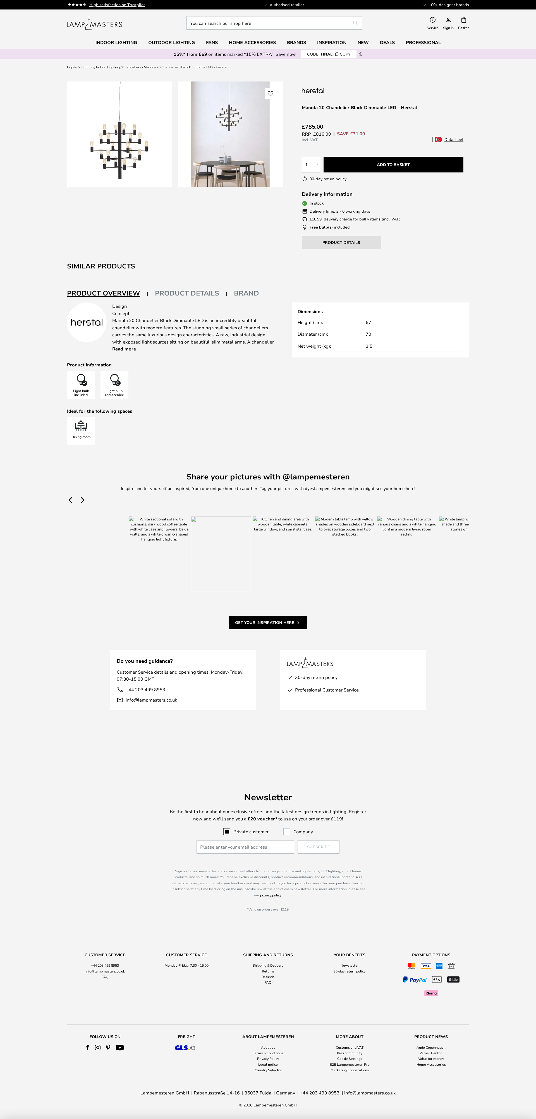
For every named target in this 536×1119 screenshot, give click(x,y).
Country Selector (268, 1070)
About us (268, 1047)
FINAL (329, 54)
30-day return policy (349, 971)
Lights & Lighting (80, 67)
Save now (286, 54)
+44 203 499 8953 (145, 689)
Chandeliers (131, 67)
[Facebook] (87, 1047)
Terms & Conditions (268, 1053)
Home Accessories (431, 1064)
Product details (187, 293)
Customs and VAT (349, 1047)
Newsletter (350, 965)
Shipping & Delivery (268, 965)
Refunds (268, 976)
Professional (423, 42)
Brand (246, 293)
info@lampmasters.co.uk (151, 700)
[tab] (107, 293)
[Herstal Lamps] (330, 90)
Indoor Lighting (108, 67)
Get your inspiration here (264, 622)
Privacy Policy (268, 1058)
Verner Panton (431, 1053)
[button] (270, 93)
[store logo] (94, 23)
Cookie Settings (349, 1058)
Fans (212, 42)
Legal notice (268, 1064)
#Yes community (349, 1053)
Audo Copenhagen (431, 1047)
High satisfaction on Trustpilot (117, 4)
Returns (268, 971)
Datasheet (453, 139)
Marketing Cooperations (350, 1070)
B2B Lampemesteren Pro (350, 1064)
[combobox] (274, 22)
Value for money (431, 1058)
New (363, 42)
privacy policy (270, 895)
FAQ (105, 976)
